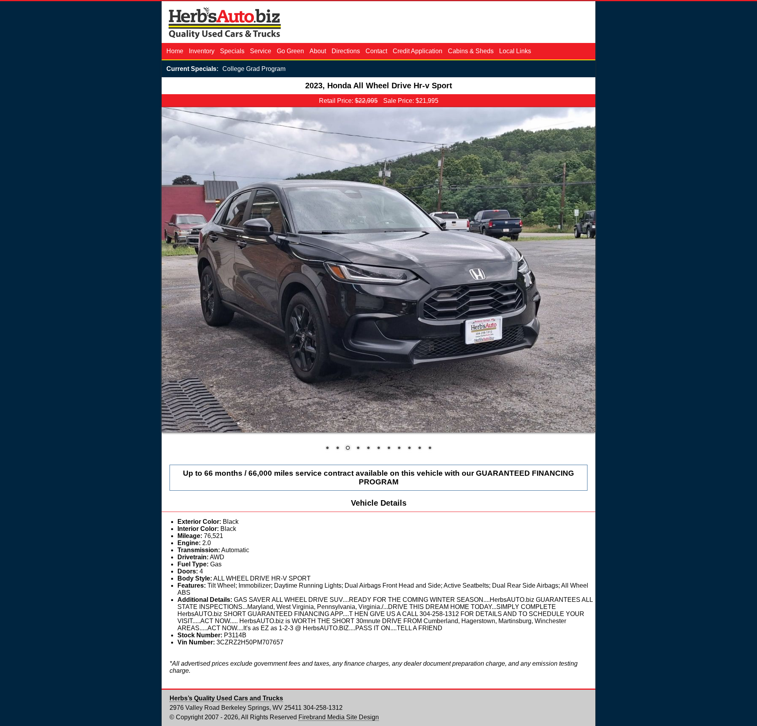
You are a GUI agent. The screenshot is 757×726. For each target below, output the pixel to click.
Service (261, 51)
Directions (347, 51)
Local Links (515, 51)
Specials (233, 51)
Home (175, 51)
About (319, 51)
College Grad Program (253, 68)
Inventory (202, 51)
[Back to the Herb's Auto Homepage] (225, 39)
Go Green (291, 51)
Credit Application (418, 51)
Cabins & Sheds (471, 51)
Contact (377, 51)
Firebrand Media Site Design (338, 717)
